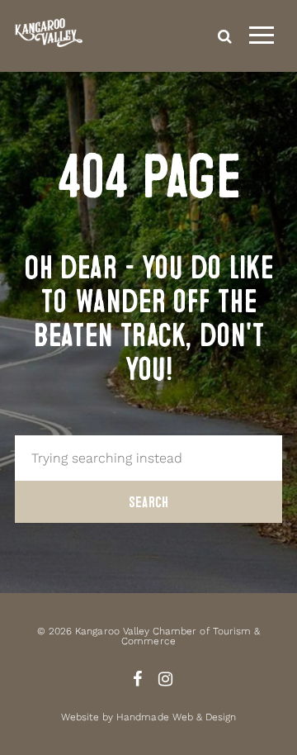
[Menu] (261, 35)
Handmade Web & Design (176, 717)
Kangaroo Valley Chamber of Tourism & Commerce (167, 636)
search (224, 36)
